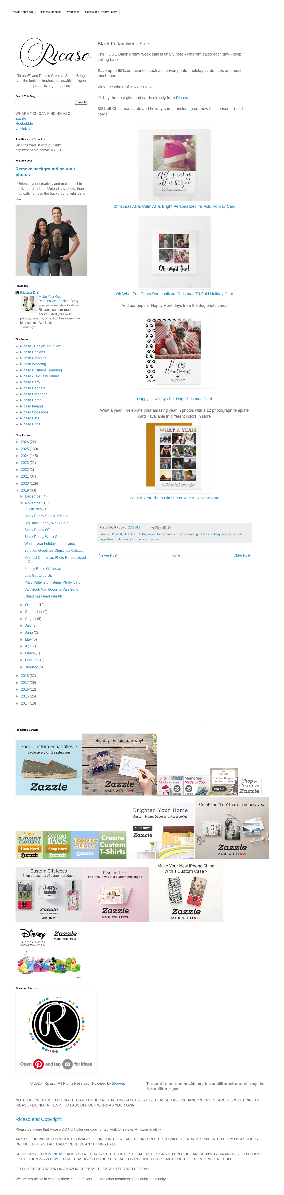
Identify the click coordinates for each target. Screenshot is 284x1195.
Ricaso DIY (29, 292)
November (33, 503)
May (29, 639)
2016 (25, 689)
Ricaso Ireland (31, 406)
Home (175, 555)
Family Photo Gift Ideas (42, 569)
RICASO (59, 1154)
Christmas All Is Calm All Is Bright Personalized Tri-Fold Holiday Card (174, 206)
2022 (25, 469)
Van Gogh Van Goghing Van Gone (51, 589)
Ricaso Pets (29, 418)
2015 (25, 696)
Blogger (118, 1083)
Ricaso (182, 98)
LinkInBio (23, 128)
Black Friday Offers (39, 530)
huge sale (236, 534)
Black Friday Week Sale (43, 537)
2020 (25, 483)
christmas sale (184, 534)
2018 (25, 676)
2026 (25, 442)
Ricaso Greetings (33, 394)
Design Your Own (22, 11)
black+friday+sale (160, 534)
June (29, 632)
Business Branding (50, 11)
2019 (25, 490)
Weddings (73, 11)
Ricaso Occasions (34, 412)
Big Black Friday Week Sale (46, 523)
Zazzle (21, 118)
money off (130, 539)
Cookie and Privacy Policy (101, 11)
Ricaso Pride (30, 424)
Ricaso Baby (30, 382)
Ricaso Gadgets (32, 388)
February (32, 660)
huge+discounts (110, 539)
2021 (25, 476)
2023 (25, 463)
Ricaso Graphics (33, 358)
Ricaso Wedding (33, 364)
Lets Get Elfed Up (38, 575)
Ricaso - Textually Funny (39, 376)
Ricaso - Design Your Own (41, 346)
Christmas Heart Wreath (43, 596)
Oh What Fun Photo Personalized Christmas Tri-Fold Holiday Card (174, 294)
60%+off (116, 534)
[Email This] (152, 528)
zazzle (153, 539)
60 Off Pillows (35, 509)
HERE (148, 87)
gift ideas (202, 534)
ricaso (143, 539)
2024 (25, 456)
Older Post (241, 555)
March (30, 653)
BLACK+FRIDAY (135, 534)
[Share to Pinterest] (169, 528)
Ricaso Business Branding (41, 370)
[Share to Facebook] (165, 528)
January (32, 667)
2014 (25, 703)
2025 (25, 449)
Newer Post (108, 555)
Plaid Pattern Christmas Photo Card (52, 582)
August (31, 619)
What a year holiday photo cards (49, 544)
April (29, 646)
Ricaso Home (30, 400)
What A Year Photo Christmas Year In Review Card (174, 498)
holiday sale (219, 534)
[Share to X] (160, 528)
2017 (25, 682)
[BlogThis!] (156, 528)
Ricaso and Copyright (39, 1119)
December (33, 496)
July (28, 625)
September (34, 612)
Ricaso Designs (32, 352)
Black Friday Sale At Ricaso (46, 516)
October (31, 605)
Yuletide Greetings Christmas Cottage (54, 550)
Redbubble (24, 123)
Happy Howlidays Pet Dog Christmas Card (174, 399)
